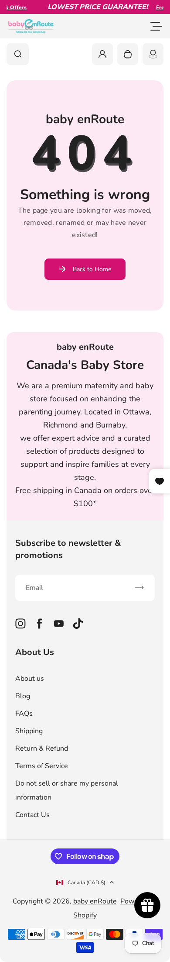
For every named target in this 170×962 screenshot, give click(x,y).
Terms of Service (41, 766)
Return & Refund (41, 748)
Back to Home (92, 269)
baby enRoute (95, 901)
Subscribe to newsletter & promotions (68, 549)
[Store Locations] (153, 54)
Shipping (29, 731)
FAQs (24, 713)
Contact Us (32, 815)
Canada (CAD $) (86, 882)
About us (29, 678)
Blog (22, 696)
